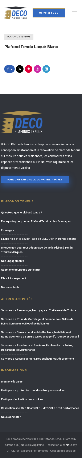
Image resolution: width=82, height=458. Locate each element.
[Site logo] (15, 12)
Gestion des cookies (62, 450)
